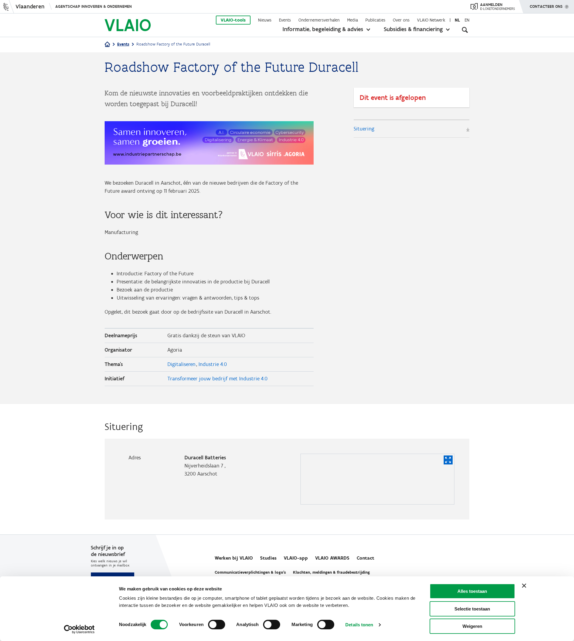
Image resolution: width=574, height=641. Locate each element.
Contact (365, 558)
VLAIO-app (296, 558)
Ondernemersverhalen (319, 20)
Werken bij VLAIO (234, 558)
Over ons (401, 20)
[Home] (107, 45)
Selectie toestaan (472, 608)
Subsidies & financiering (413, 29)
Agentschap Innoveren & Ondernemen (93, 6)
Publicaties (375, 20)
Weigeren (472, 626)
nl (457, 20)
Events (285, 20)
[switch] (216, 624)
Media (352, 20)
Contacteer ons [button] (546, 6)
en (467, 20)
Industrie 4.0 (213, 364)
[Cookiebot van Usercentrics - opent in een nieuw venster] (79, 629)
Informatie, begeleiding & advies (323, 29)
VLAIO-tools (233, 20)
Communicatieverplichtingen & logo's (250, 572)
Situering (364, 128)
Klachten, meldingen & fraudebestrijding (331, 572)
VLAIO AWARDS (332, 558)
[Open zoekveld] (464, 29)
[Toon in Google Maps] (448, 459)
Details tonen (359, 624)
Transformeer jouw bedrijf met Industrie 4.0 (217, 378)
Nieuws (264, 20)
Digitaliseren (181, 364)
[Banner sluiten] (524, 586)
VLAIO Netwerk (431, 20)
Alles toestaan (472, 591)
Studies (268, 558)
